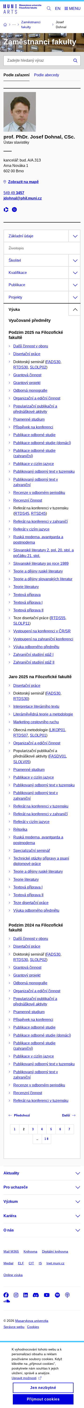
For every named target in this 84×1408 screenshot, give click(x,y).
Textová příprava (27, 595)
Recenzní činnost (27, 500)
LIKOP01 (57, 730)
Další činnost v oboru (30, 346)
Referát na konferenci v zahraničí (40, 521)
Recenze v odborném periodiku (39, 493)
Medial (8, 1263)
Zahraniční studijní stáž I (33, 655)
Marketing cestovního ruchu (36, 722)
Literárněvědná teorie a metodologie (43, 714)
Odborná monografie (30, 390)
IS (40, 1263)
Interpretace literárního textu (36, 706)
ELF (21, 1263)
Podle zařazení (16, 75)
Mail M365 (11, 1251)
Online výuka (13, 1275)
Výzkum (11, 1202)
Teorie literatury (26, 587)
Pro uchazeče (16, 1187)
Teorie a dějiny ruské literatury (38, 571)
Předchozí (22, 1115)
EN (57, 8)
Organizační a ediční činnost (36, 398)
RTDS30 (20, 367)
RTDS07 (20, 735)
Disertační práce (26, 354)
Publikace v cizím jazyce (33, 464)
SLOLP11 (21, 623)
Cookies (33, 1327)
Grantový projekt (26, 383)
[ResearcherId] (7, 210)
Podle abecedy (46, 75)
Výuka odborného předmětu (36, 647)
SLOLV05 (21, 762)
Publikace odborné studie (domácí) (42, 443)
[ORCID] (15, 210)
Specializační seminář (31, 851)
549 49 (14, 193)
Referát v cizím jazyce (31, 529)
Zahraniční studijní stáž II (33, 662)
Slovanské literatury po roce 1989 (41, 564)
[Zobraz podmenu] (73, 1173)
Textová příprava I (27, 602)
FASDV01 (57, 756)
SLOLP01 (38, 735)
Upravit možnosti (24, 1378)
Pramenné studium (29, 419)
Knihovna (30, 1251)
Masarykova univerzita (31, 1321)
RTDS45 (21, 513)
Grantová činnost (27, 375)
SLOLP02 (38, 367)
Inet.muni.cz (55, 1263)
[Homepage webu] (22, 9)
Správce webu (14, 1327)
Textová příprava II (28, 610)
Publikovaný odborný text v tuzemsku (44, 471)
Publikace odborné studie (34, 435)
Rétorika (20, 829)
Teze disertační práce (31, 903)
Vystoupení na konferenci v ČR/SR (42, 631)
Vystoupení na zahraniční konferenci (43, 639)
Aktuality (11, 1173)
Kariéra (10, 1216)
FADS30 (53, 362)
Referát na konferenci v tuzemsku (40, 806)
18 (46, 1139)
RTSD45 (38, 513)
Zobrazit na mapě (23, 182)
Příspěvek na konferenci (33, 427)
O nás (9, 1230)
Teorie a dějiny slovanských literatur (42, 579)
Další (66, 1115)
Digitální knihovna (55, 1251)
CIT (31, 1263)
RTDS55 (58, 618)
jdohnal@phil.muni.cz (23, 198)
